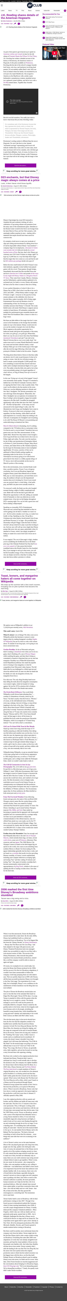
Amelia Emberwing (7, 186)
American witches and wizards (12, 54)
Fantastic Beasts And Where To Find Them (23, 56)
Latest (2, 10)
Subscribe (47, 10)
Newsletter (57, 10)
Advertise (21, 1287)
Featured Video (48, 44)
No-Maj (5, 82)
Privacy (52, 1287)
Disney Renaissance (31, 942)
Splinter (19, 1)
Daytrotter (25, 1)
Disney (12, 191)
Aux (2, 23)
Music (30, 10)
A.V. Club (7, 1)
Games (38, 10)
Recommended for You (51, 14)
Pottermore (29, 63)
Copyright (44, 1287)
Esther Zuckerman (7, 21)
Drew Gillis (5, 901)
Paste (2, 1)
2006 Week (13, 905)
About (6, 1287)
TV (16, 10)
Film (22, 10)
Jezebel (13, 1)
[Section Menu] (1, 5)
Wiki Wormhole (14, 597)
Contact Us (59, 1287)
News (10, 10)
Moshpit (31, 1)
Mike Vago (5, 591)
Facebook (37, 1287)
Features (6, 23)
